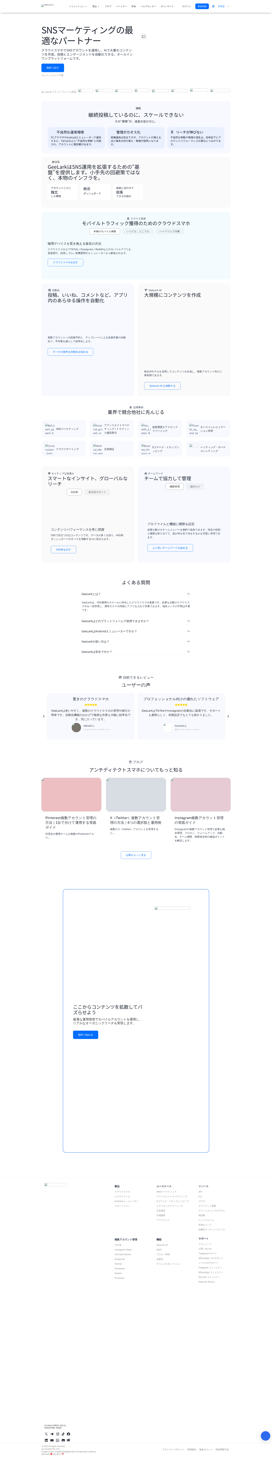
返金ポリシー (205, 1449)
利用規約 (191, 1449)
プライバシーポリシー (173, 1449)
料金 (134, 6)
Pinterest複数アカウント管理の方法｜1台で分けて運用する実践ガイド (70, 822)
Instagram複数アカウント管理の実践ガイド (199, 820)
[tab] (105, 231)
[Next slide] (228, 716)
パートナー (121, 6)
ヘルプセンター (148, 6)
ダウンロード (167, 6)
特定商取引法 (222, 1449)
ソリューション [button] (76, 6)
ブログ (108, 6)
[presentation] (71, 794)
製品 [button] (94, 6)
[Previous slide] (43, 716)
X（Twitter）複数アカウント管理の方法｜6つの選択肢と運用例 (135, 820)
